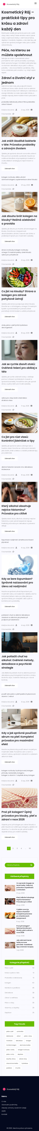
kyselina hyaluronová (27, 694)
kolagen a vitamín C (9, 775)
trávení (30, 540)
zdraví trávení (7, 104)
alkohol (4, 467)
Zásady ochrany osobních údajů (14, 1108)
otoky (4, 325)
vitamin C (5, 696)
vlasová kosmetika (12, 1063)
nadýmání (14, 540)
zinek (20, 398)
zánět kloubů (26, 252)
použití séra (6, 694)
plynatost (5, 542)
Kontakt (4, 1114)
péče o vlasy (28, 1036)
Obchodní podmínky (9, 1105)
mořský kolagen (11, 1045)
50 (30, 848)
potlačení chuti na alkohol (11, 615)
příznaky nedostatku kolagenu (13, 773)
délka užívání (21, 177)
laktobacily (14, 102)
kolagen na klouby (8, 177)
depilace (20, 1054)
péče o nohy (10, 1054)
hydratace (23, 325)
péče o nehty (10, 1050)
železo (24, 398)
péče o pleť (10, 325)
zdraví (18, 1036)
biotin (16, 398)
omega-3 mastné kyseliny (11, 252)
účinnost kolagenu (8, 179)
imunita (17, 1068)
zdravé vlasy (23, 1059)
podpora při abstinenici (10, 620)
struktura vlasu (7, 400)
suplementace (21, 179)
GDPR (4, 1111)
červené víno (19, 467)
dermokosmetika (25, 1045)
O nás (4, 1101)
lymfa (17, 325)
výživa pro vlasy (7, 398)
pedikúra (9, 1068)
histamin (10, 467)
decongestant (7, 328)
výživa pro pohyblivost (10, 255)
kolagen (28, 1040)
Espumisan (6, 540)
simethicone (23, 540)
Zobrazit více (10, 169)
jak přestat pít (23, 617)
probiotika (5, 102)
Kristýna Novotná (8, 110)
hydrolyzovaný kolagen (24, 771)
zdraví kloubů (32, 179)
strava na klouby (8, 250)
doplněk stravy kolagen (26, 775)
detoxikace (28, 467)
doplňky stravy (11, 1059)
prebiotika (31, 102)
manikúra (9, 1040)
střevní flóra (22, 102)
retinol (11, 696)
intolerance (6, 469)
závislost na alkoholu (9, 617)
